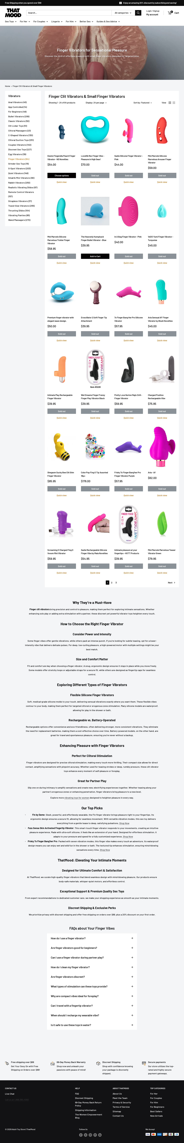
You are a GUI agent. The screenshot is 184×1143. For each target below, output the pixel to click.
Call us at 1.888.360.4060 (17, 1099)
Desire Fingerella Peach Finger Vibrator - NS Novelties (61, 157)
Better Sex (85, 21)
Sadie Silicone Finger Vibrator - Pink (128, 157)
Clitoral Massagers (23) (19, 130)
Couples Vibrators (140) (19, 144)
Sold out (95, 175)
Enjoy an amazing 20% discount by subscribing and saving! (150, 3)
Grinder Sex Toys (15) (18, 163)
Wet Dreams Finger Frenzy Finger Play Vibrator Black (93, 397)
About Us (117, 1093)
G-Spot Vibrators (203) (19, 168)
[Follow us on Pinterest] (95, 1135)
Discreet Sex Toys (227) (19, 149)
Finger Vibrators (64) (18, 159)
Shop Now (124, 823)
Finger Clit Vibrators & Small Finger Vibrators (32, 86)
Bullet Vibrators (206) (18, 116)
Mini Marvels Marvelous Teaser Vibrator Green (161, 551)
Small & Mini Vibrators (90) (21, 177)
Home (7, 86)
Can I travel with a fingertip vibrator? (72, 1005)
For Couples (39, 21)
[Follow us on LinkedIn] (100, 1135)
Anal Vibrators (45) (17, 102)
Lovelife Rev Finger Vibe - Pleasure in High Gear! (92, 157)
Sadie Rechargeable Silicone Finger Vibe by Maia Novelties (94, 551)
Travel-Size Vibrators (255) (21, 205)
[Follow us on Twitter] (85, 1135)
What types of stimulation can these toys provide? (79, 986)
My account (152, 14)
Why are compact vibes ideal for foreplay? (75, 996)
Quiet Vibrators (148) (18, 173)
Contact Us (118, 1115)
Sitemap (117, 1111)
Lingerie (55, 21)
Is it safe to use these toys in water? (71, 1025)
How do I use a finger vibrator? (68, 938)
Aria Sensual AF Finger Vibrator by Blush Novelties (160, 319)
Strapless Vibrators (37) (20, 201)
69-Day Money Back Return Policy (88, 1104)
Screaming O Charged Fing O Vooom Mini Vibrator (60, 551)
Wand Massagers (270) (19, 220)
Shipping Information (85, 1110)
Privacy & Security (122, 1102)
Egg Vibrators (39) (17, 154)
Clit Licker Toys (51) (17, 125)
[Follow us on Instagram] (90, 1135)
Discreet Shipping (84, 1098)
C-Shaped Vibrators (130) (20, 135)
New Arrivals (156, 1115)
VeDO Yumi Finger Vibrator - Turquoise (160, 238)
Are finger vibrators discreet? (68, 976)
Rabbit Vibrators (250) (19, 182)
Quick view (62, 182)
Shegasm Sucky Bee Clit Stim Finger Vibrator (60, 474)
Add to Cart (95, 256)
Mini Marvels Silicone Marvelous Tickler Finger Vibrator (58, 240)
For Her (23, 21)
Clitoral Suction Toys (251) (21, 140)
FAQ (77, 1093)
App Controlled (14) (17, 107)
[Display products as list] (174, 103)
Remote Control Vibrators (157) (21, 194)
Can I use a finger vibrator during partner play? (77, 957)
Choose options (62, 175)
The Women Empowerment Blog (88, 1116)
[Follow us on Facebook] (81, 1135)
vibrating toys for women (76, 797)
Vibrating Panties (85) (19, 215)
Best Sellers (156, 1111)
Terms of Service (121, 1106)
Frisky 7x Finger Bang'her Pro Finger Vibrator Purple (127, 474)
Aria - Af (151, 472)
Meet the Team (120, 1098)
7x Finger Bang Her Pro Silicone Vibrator (128, 319)
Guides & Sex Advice (107, 21)
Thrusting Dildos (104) (19, 210)
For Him (70, 21)
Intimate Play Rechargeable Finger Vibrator (59, 397)
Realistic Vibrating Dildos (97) (22, 187)
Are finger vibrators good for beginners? (74, 947)
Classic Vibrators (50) (18, 121)
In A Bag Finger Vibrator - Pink (128, 236)
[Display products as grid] (170, 103)
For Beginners (157, 1106)
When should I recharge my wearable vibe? (75, 1015)
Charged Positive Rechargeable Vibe (156, 397)
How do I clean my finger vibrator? (70, 967)
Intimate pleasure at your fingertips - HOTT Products (126, 551)
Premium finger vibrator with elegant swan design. (60, 319)
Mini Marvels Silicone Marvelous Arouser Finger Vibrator (159, 159)
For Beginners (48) (17, 111)
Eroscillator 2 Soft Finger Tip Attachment (94, 319)
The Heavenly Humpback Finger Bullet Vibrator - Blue (93, 238)
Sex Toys (9, 21)
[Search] (138, 13)
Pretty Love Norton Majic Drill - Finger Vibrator (128, 397)
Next (170, 582)
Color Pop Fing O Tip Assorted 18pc (94, 474)
